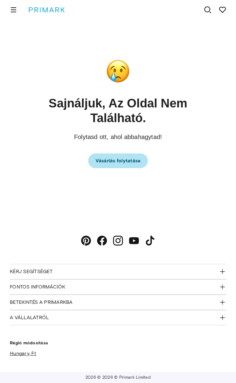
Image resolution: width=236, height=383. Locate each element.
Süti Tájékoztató (178, 364)
